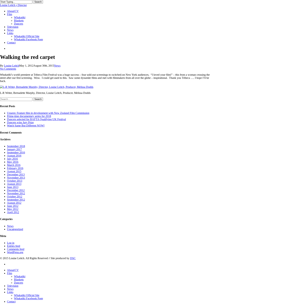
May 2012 (12, 209)
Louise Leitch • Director (13, 5)
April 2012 (13, 212)
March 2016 (13, 165)
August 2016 (14, 155)
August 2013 (14, 183)
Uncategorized (15, 229)
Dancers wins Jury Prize (20, 122)
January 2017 (14, 149)
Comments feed (15, 249)
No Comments (8, 68)
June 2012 (12, 205)
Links (10, 292)
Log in (10, 242)
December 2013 (16, 174)
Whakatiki (19, 276)
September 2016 (16, 152)
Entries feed (13, 245)
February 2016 (15, 168)
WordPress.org (15, 252)
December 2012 (16, 190)
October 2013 (14, 180)
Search (38, 2)
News (57, 65)
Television (12, 285)
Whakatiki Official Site (26, 295)
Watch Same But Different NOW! (26, 125)
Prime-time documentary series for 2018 (29, 116)
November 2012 (16, 193)
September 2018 (16, 146)
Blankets (19, 279)
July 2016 (12, 158)
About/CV (13, 270)
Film (9, 273)
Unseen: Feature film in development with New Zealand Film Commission (48, 112)
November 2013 (16, 177)
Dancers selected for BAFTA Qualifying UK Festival (36, 119)
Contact (11, 301)
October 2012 (14, 196)
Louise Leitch (11, 65)
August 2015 (14, 171)
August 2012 (14, 202)
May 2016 (12, 161)
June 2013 (12, 187)
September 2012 (16, 199)
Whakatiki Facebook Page (28, 298)
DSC (73, 258)
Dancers (18, 282)
